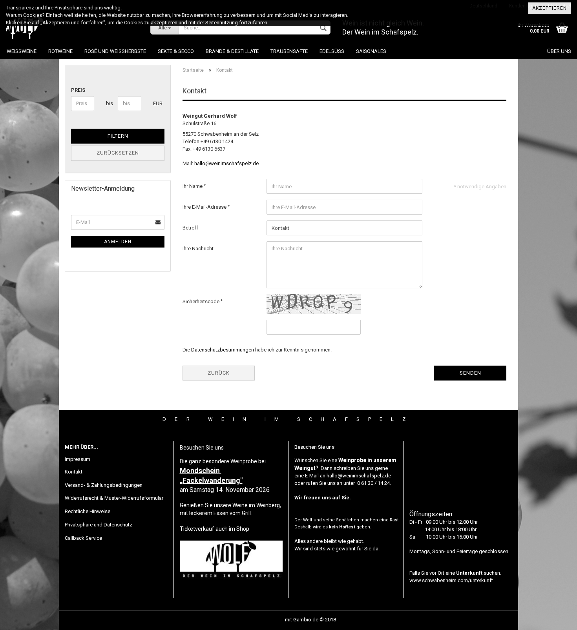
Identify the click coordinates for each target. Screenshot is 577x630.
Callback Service (83, 538)
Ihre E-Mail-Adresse (205, 207)
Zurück (219, 373)
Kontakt (73, 472)
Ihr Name (193, 186)
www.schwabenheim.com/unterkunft (451, 580)
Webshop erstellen (262, 620)
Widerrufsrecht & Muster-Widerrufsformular (114, 498)
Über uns (559, 51)
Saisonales (371, 51)
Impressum (77, 459)
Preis (78, 90)
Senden (470, 373)
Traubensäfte (289, 51)
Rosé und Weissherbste (115, 51)
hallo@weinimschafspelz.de (226, 163)
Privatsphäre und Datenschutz (98, 525)
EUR (156, 103)
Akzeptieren (549, 8)
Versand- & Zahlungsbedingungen (103, 485)
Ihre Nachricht (198, 248)
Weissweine (22, 51)
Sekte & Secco (176, 51)
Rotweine (60, 51)
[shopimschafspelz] (72, 27)
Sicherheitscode (202, 301)
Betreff (190, 228)
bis (109, 103)
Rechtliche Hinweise (87, 511)
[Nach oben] (555, 618)
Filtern (118, 136)
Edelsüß (332, 51)
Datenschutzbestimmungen (222, 350)
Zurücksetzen (118, 153)
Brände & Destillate (232, 51)
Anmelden (117, 241)
